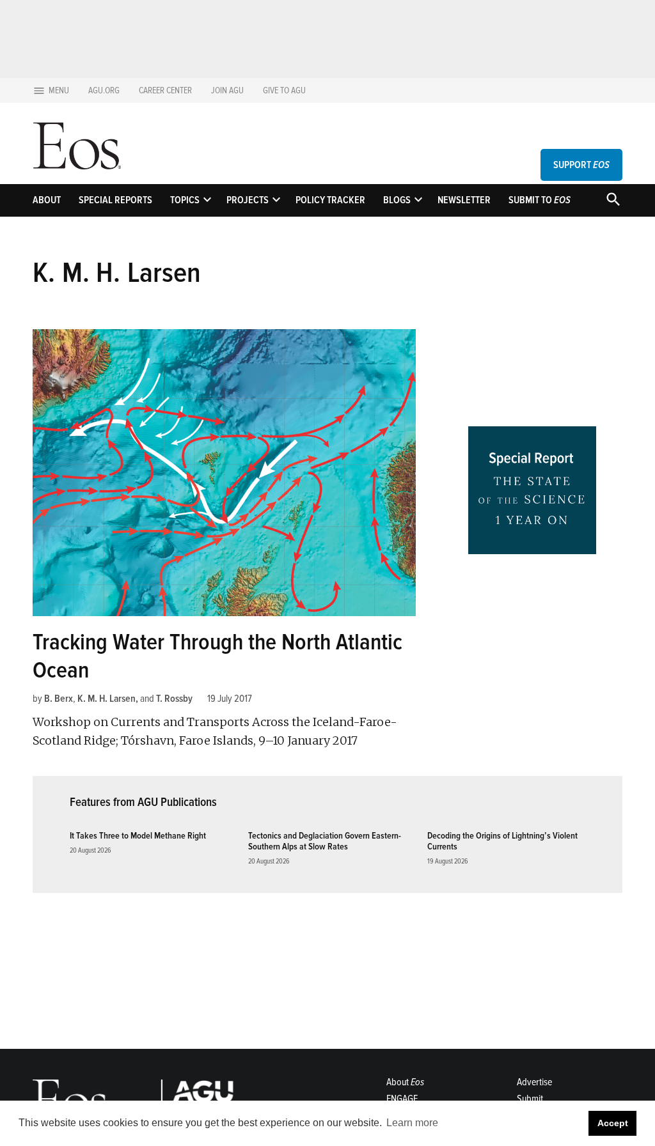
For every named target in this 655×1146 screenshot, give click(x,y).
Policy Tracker (330, 200)
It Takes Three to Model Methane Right (138, 835)
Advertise (534, 1082)
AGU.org (104, 90)
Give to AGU (284, 90)
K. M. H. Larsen (106, 698)
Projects (247, 200)
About (47, 200)
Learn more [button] (412, 1122)
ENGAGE (402, 1098)
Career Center (165, 90)
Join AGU (227, 90)
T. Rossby (174, 698)
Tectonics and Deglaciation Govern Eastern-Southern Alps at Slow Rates (324, 841)
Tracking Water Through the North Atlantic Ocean (217, 656)
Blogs (397, 200)
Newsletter (464, 200)
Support (581, 165)
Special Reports (115, 200)
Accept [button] (612, 1123)
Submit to (540, 200)
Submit (530, 1098)
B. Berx (58, 698)
